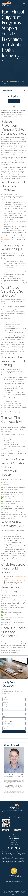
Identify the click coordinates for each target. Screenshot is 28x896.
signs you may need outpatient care (12, 284)
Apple (11, 434)
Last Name (5, 702)
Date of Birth (5, 711)
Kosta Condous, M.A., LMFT (14, 775)
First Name (5, 697)
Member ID (5, 726)
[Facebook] (8, 848)
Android (17, 434)
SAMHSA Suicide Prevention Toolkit (15, 580)
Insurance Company (7, 721)
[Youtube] (19, 848)
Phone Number (6, 707)
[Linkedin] (16, 848)
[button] (24, 90)
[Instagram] (12, 848)
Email (3, 716)
